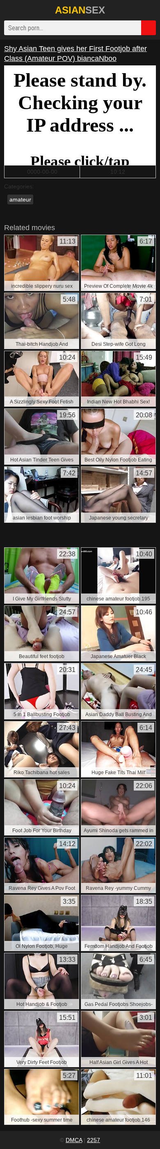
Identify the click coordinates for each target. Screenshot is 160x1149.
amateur (20, 199)
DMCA (74, 1140)
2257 (93, 1140)
